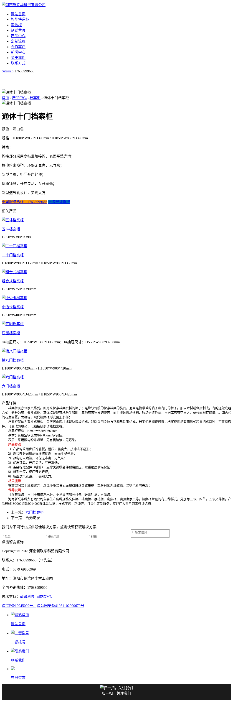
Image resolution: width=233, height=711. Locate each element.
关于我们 (18, 58)
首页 (5, 98)
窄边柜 (16, 25)
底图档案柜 (11, 333)
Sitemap (7, 71)
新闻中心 (18, 52)
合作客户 (18, 47)
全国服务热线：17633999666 (24, 202)
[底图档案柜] (116, 323)
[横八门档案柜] (116, 351)
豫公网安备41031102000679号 (60, 606)
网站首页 (18, 14)
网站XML (44, 597)
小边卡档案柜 (13, 307)
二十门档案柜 (13, 255)
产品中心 (18, 36)
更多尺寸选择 (59, 202)
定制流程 (18, 41)
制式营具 (18, 30)
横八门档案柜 (13, 360)
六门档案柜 (11, 386)
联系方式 (18, 63)
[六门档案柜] (116, 377)
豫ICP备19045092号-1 (19, 606)
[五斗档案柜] (116, 219)
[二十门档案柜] (116, 245)
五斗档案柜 (11, 229)
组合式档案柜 (13, 281)
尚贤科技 (27, 597)
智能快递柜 (20, 19)
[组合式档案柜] (116, 271)
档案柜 (35, 98)
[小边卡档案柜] (116, 297)
